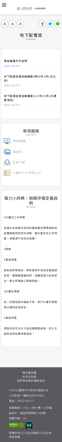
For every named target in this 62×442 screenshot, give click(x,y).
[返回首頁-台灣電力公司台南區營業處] (31, 8)
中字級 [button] (12, 23)
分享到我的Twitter (50, 24)
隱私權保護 (29, 373)
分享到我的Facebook (42, 24)
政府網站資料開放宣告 (31, 380)
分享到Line (57, 24)
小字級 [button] (4, 23)
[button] (4, 5)
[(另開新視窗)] (14, 141)
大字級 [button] (20, 23)
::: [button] (2, 47)
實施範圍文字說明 (15, 61)
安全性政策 (29, 377)
